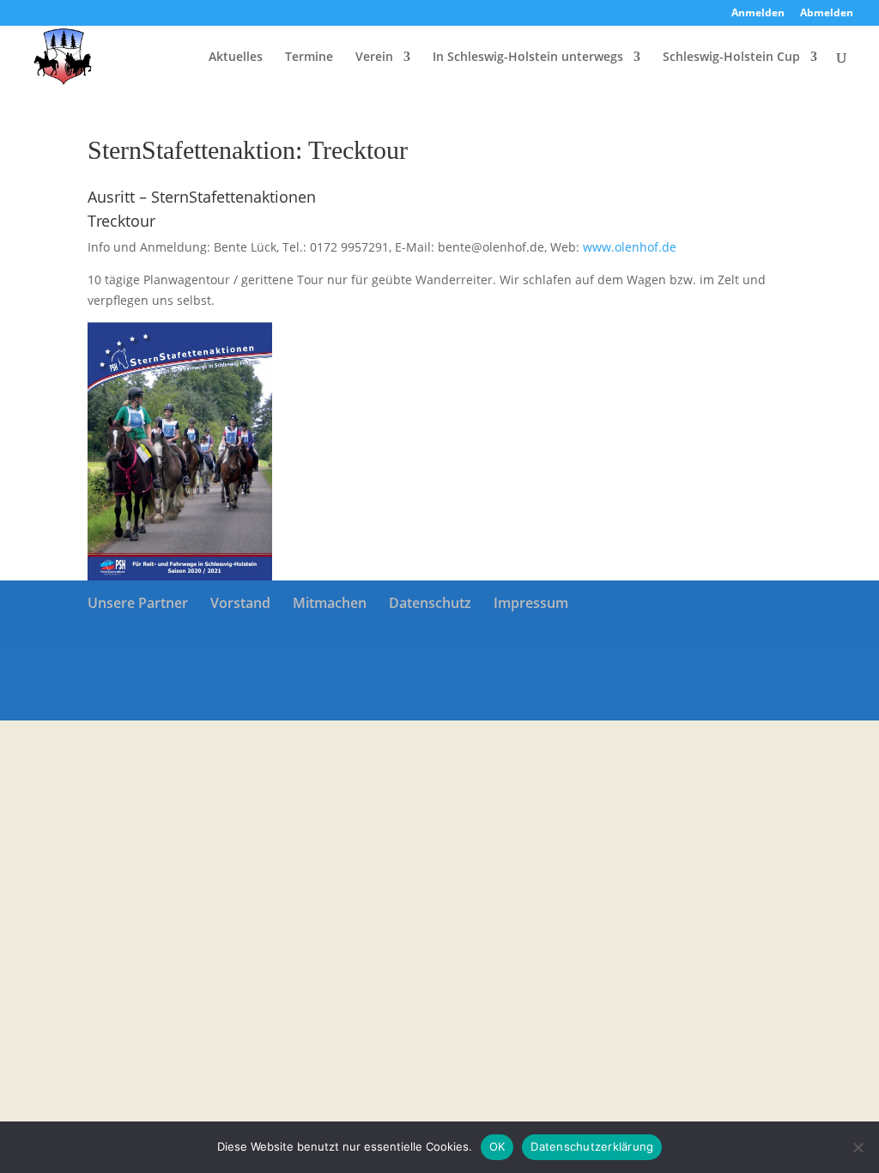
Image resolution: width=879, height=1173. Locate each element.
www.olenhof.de (629, 247)
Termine (309, 57)
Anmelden (758, 14)
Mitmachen (330, 602)
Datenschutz (430, 602)
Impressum (531, 602)
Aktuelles (236, 57)
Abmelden (826, 14)
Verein (374, 57)
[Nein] (857, 1147)
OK (497, 1146)
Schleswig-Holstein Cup (731, 57)
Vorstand (240, 602)
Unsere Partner (138, 602)
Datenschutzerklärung (591, 1146)
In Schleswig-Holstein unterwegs (528, 57)
